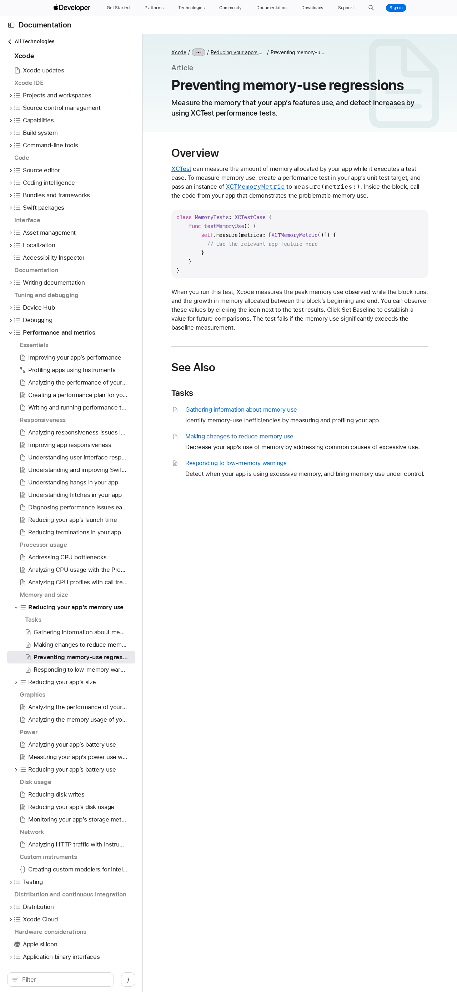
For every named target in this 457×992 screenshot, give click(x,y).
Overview (195, 153)
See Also (193, 367)
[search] (60, 979)
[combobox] (64, 979)
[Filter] (64, 979)
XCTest (181, 168)
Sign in (396, 7)
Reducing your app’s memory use (238, 52)
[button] (371, 8)
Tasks (182, 393)
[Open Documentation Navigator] (11, 25)
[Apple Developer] (73, 8)
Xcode (178, 52)
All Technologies (34, 41)
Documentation (45, 25)
